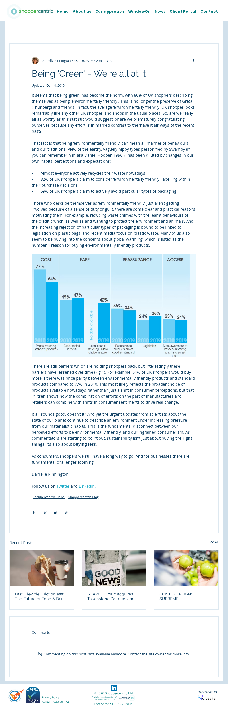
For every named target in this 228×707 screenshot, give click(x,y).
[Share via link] (66, 512)
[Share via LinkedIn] (55, 512)
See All (214, 542)
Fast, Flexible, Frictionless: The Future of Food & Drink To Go (40, 596)
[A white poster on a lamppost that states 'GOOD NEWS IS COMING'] (114, 568)
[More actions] (193, 60)
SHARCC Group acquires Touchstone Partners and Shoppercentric (110, 596)
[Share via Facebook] (34, 512)
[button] (213, 30)
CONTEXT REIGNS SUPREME (176, 596)
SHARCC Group (121, 704)
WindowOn (131, 30)
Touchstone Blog (21, 30)
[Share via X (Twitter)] (45, 512)
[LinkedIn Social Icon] (114, 688)
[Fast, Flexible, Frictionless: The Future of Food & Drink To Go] (42, 568)
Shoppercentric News (59, 30)
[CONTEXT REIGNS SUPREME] (186, 568)
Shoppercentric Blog (99, 30)
